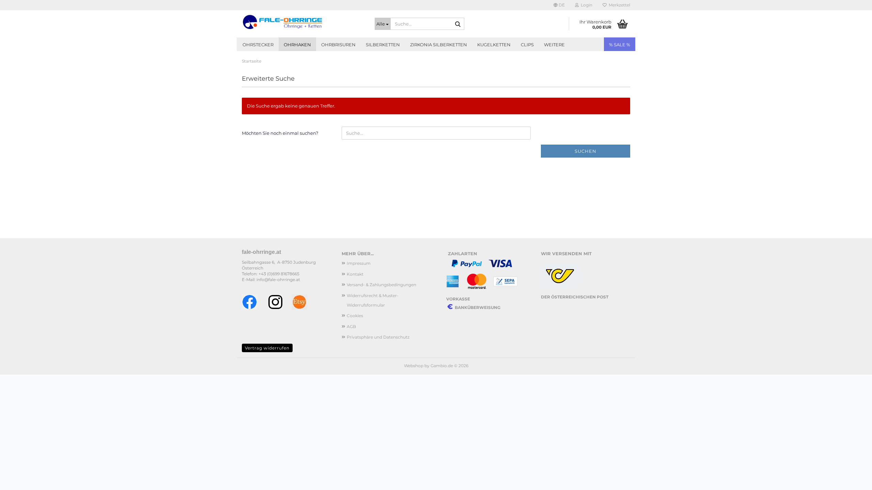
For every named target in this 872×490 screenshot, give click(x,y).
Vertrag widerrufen (267, 347)
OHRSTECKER (258, 44)
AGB (351, 326)
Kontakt (355, 274)
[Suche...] (457, 24)
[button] (559, 5)
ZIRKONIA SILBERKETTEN (438, 44)
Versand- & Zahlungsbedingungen (381, 284)
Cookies (355, 315)
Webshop (413, 365)
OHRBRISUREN (338, 44)
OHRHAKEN (297, 44)
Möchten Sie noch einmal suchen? (280, 133)
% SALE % (619, 44)
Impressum (359, 263)
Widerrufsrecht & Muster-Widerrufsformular (373, 300)
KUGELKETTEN (494, 44)
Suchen (585, 151)
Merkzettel (618, 4)
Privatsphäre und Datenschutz (378, 337)
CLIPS (527, 44)
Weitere (554, 44)
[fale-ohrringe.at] (303, 22)
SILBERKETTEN (383, 44)
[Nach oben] (853, 479)
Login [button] (585, 4)
